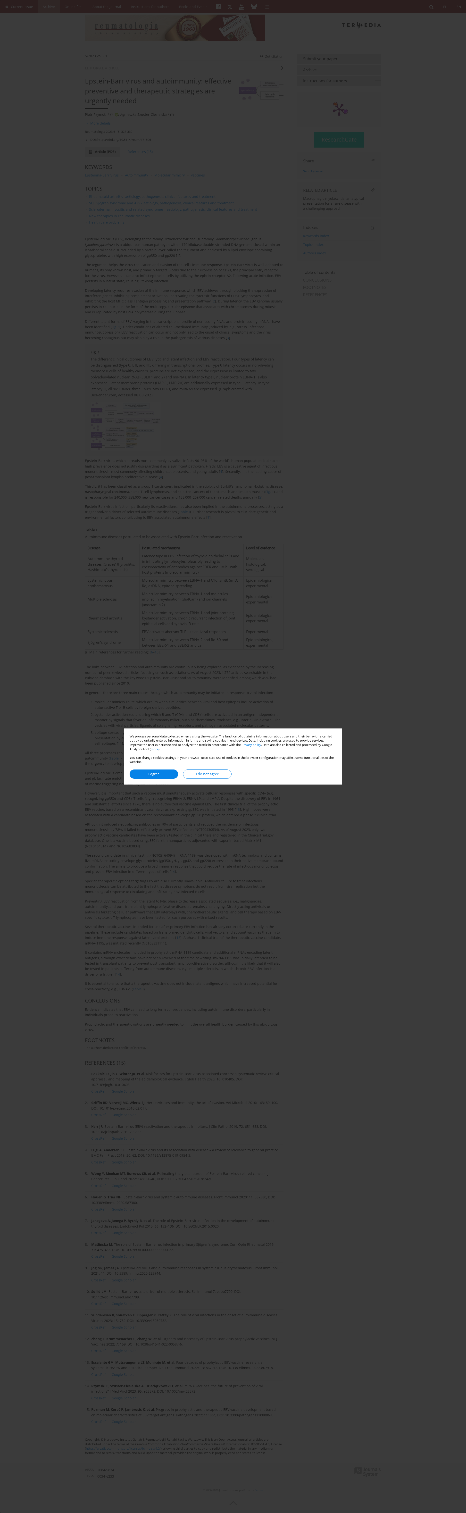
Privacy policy (251, 745)
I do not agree (207, 774)
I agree (153, 774)
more (154, 749)
